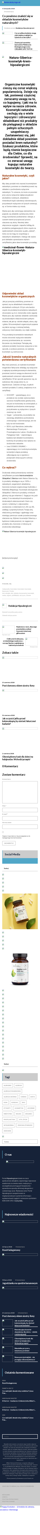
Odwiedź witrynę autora (9, 615)
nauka (4, 595)
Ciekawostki (6, 589)
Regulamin (6, 1495)
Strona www (6, 822)
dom (5, 1102)
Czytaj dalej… (18, 1201)
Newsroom (5, 591)
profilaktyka (15, 595)
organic (9, 595)
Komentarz (6, 779)
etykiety (16, 593)
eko (12, 593)
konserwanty (23, 593)
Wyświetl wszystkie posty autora (12, 612)
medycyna (8, 1114)
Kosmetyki (13, 589)
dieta (32, 1097)
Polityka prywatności (10, 1499)
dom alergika (6, 593)
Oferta (4, 1497)
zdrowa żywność (25, 1125)
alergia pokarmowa (12, 1091)
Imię (4, 806)
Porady (12, 591)
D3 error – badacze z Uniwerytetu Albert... (19, 1401)
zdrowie (28, 595)
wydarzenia (9, 1125)
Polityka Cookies (8, 1501)
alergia (18, 1085)
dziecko (14, 1102)
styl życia (22, 595)
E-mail (5, 814)
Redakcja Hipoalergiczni (25, 28)
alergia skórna (10, 1097)
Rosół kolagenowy (9, 1383)
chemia (23, 1097)
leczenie (30, 1108)
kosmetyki (31, 593)
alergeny (7, 1085)
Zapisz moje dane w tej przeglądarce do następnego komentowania (16, 837)
